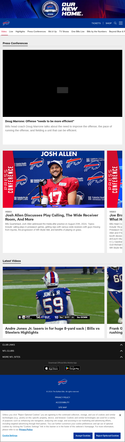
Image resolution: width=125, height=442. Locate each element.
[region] (62, 426)
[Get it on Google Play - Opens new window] (72, 369)
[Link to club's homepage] (6, 21)
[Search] (115, 23)
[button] (62, 90)
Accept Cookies (83, 436)
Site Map (63, 407)
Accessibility (62, 402)
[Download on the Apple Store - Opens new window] (51, 368)
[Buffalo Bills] (62, 382)
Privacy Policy (62, 397)
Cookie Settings (9, 435)
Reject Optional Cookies (107, 436)
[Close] (120, 415)
